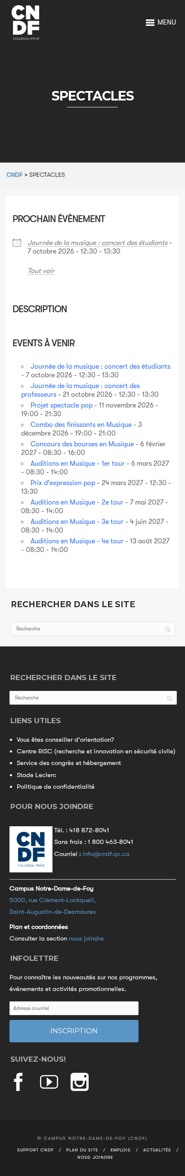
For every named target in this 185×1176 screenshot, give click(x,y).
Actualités (157, 1150)
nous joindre (86, 938)
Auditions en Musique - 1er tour (78, 463)
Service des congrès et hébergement (69, 763)
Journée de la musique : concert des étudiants (97, 243)
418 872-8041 (89, 830)
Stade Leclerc (36, 775)
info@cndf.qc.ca (106, 854)
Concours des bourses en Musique (82, 444)
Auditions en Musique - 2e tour (77, 502)
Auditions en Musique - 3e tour (77, 522)
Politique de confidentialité (56, 786)
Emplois (121, 1150)
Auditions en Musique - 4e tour (77, 541)
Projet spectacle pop (61, 405)
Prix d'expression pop (63, 483)
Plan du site (82, 1150)
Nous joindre (95, 1157)
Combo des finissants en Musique (81, 425)
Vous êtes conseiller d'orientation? (65, 739)
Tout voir (41, 271)
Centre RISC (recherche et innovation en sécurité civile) (96, 751)
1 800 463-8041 (110, 842)
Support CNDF (35, 1150)
